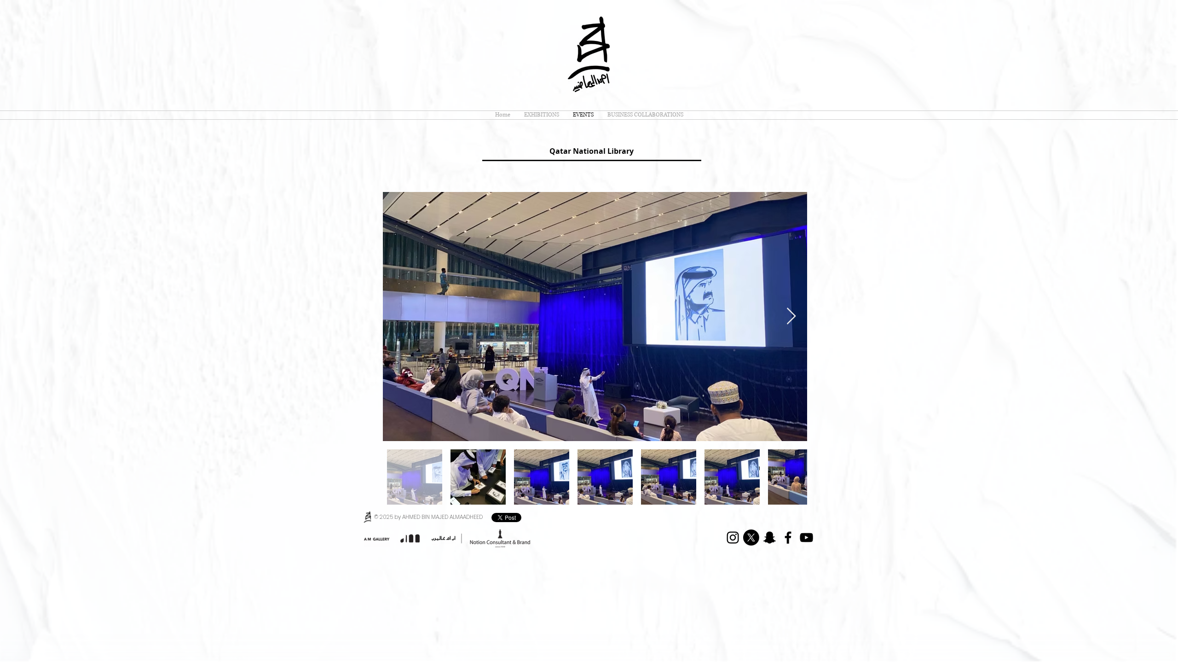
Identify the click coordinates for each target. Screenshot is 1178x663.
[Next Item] (791, 317)
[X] (751, 537)
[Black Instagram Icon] (733, 537)
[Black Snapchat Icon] (770, 537)
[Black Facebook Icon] (788, 537)
